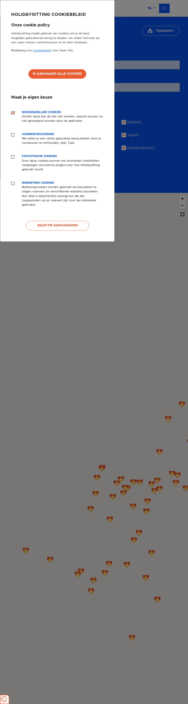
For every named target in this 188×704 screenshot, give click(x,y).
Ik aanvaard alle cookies (57, 73)
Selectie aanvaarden (57, 225)
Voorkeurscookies (61, 138)
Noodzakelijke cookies (62, 116)
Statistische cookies (61, 163)
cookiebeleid (42, 50)
